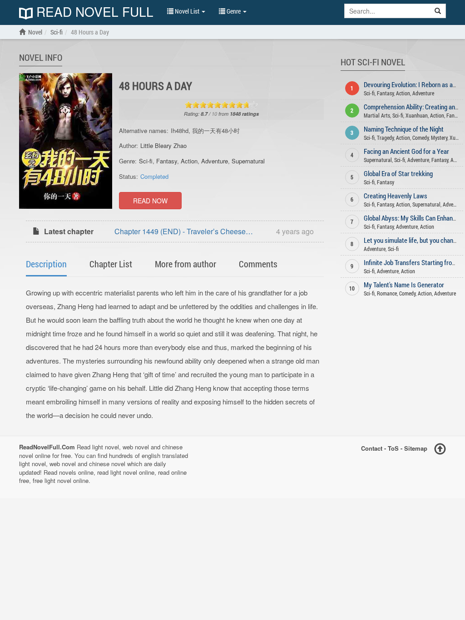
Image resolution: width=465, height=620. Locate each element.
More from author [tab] (185, 264)
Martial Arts (377, 115)
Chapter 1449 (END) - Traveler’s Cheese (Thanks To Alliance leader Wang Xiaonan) (183, 232)
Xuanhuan (417, 115)
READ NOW (150, 200)
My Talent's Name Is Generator (404, 284)
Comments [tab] (258, 264)
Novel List (187, 11)
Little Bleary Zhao (163, 145)
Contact (371, 448)
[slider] (221, 104)
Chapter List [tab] (110, 264)
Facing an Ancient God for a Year (406, 151)
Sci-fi (146, 161)
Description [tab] (46, 264)
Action (189, 161)
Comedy (420, 137)
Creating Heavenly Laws (395, 195)
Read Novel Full (93, 12)
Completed (154, 176)
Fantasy (166, 161)
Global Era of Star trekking (398, 173)
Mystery (439, 137)
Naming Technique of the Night (404, 128)
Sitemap (415, 448)
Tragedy (385, 137)
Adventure (214, 161)
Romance (387, 293)
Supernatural (248, 161)
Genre (233, 11)
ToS (393, 448)
